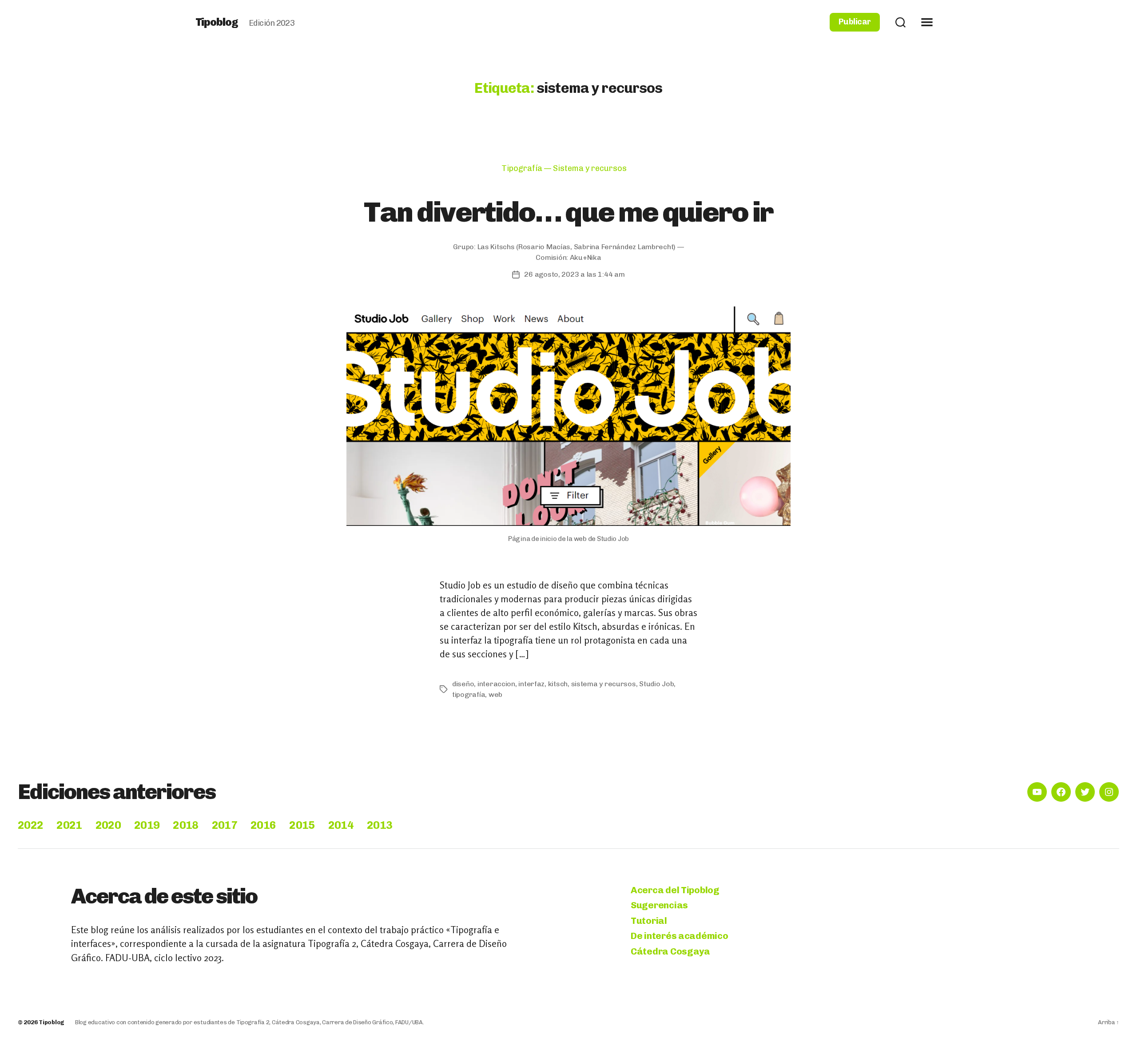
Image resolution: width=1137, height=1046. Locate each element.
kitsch (558, 684)
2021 (69, 825)
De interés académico (679, 935)
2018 (185, 825)
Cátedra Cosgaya (670, 951)
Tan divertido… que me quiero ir (568, 212)
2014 (341, 825)
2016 (263, 825)
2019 (146, 825)
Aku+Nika (585, 257)
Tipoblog (216, 22)
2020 (108, 825)
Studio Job (656, 684)
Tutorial (649, 920)
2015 (301, 825)
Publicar (855, 22)
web (495, 694)
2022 (30, 825)
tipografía (468, 694)
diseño (463, 684)
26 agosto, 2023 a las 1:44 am (574, 274)
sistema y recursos (603, 684)
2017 (224, 825)
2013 (379, 825)
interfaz (531, 684)
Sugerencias (659, 905)
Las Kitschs (496, 247)
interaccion (496, 684)
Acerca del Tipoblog (675, 889)
